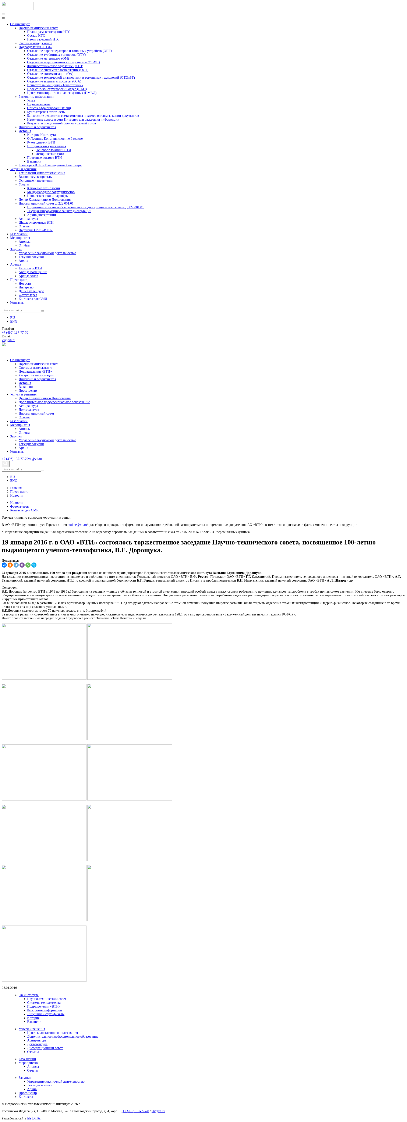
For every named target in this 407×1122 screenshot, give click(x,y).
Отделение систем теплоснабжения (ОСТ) (57, 70)
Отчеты (24, 432)
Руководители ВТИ (41, 142)
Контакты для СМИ (33, 299)
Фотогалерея (28, 295)
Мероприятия (20, 237)
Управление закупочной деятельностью (47, 253)
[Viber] (22, 565)
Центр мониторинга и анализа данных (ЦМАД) (61, 93)
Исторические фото (50, 154)
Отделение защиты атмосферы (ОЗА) (54, 81)
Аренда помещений (33, 272)
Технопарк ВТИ (30, 268)
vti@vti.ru (8, 340)
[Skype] (33, 565)
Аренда (15, 264)
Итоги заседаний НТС (43, 39)
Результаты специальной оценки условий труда (61, 123)
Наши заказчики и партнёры (47, 196)
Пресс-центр (19, 279)
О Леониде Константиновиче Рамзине (55, 138)
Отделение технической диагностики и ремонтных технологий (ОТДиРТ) (81, 77)
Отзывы (24, 226)
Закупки (16, 249)
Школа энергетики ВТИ (36, 222)
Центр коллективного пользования (52, 1032)
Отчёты (24, 245)
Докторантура (29, 409)
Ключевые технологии (43, 188)
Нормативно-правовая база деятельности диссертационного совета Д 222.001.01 (85, 207)
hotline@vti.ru (77, 524)
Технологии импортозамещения (42, 173)
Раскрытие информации (36, 96)
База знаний (19, 234)
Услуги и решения (23, 169)
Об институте (20, 24)
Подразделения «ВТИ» (35, 47)
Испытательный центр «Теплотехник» (55, 85)
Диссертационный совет (36, 413)
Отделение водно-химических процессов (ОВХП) (63, 62)
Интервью (26, 287)
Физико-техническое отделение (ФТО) (55, 66)
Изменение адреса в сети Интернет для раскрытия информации (73, 119)
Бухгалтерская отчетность (46, 112)
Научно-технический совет (38, 28)
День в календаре (31, 291)
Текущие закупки (31, 257)
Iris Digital (34, 1118)
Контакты (17, 302)
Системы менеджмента (35, 43)
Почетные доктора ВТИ (44, 157)
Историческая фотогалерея (46, 146)
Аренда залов (28, 276)
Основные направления (36, 180)
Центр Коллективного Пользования (45, 199)
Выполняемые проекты (36, 176)
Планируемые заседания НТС (48, 31)
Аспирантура (28, 218)
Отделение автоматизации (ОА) (50, 73)
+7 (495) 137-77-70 (15, 332)
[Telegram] (16, 565)
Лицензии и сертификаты (37, 127)
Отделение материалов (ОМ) (48, 58)
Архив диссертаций (41, 215)
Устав (31, 100)
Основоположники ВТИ (53, 150)
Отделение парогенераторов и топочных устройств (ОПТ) (69, 51)
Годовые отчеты (38, 104)
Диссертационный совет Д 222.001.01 (46, 203)
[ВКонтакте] (4, 565)
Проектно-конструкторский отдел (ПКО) (57, 89)
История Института (41, 134)
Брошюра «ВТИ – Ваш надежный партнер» (50, 165)
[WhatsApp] (28, 565)
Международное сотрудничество (51, 192)
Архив (23, 260)
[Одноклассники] (10, 565)
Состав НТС (36, 35)
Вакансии (34, 161)
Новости (25, 283)
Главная (16, 488)
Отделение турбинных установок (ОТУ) (56, 54)
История (25, 131)
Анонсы (25, 241)
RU (12, 317)
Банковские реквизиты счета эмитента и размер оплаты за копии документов (83, 115)
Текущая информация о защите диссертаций (59, 211)
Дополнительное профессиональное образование (54, 402)
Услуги (24, 184)
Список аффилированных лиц (49, 108)
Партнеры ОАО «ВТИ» (36, 230)
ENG (13, 321)
